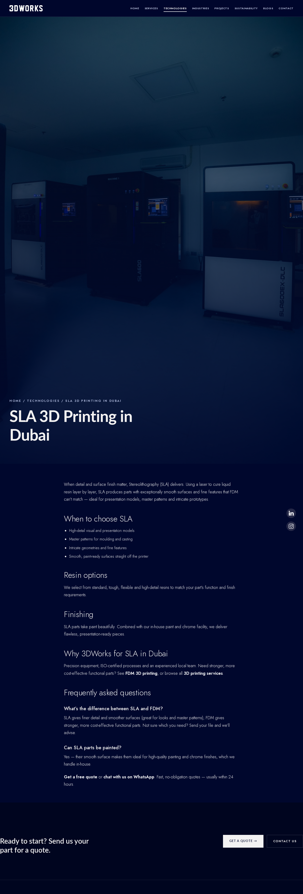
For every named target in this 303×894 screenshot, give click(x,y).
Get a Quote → (243, 841)
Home (134, 8)
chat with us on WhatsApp (128, 777)
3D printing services (203, 673)
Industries (200, 8)
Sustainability (246, 8)
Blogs (268, 8)
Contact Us (285, 841)
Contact (286, 8)
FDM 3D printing (141, 673)
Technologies (175, 8)
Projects (221, 8)
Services (151, 8)
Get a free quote (80, 777)
